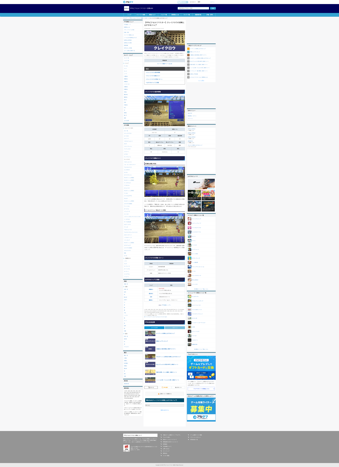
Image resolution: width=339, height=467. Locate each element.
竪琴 (125, 325)
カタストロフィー (128, 234)
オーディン (126, 271)
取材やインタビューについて (170, 439)
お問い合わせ (166, 448)
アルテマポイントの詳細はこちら (201, 388)
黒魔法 (125, 360)
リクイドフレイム (128, 146)
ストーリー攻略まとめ (129, 34)
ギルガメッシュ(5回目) (129, 242)
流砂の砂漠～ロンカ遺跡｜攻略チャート (199, 64)
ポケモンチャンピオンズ (197, 300)
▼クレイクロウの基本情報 (153, 72)
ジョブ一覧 (164, 14)
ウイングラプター (128, 133)
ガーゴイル (126, 208)
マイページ (190, 118)
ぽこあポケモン (195, 296)
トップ (129, 14)
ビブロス (126, 154)
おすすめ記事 (154, 327)
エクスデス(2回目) (128, 247)
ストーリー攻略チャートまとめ (164, 63)
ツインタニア (127, 240)
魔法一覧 (126, 355)
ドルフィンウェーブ (196, 223)
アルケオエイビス (128, 167)
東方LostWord (194, 280)
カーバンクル (127, 268)
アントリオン (127, 206)
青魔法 (125, 365)
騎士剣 (125, 297)
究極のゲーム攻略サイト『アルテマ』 (172, 435)
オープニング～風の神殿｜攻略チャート (199, 70)
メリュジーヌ (127, 211)
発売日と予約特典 (194, 74)
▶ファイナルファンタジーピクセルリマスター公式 (155, 316)
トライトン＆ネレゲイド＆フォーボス (132, 216)
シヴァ (125, 261)
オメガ (125, 255)
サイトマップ (166, 451)
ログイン (212, 2)
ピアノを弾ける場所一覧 (129, 50)
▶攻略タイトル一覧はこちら (201, 289)
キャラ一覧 (187, 14)
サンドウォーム (127, 156)
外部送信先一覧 (194, 439)
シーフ (125, 73)
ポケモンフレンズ (195, 258)
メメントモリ (194, 284)
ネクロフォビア (127, 245)
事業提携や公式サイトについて (170, 441)
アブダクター (127, 185)
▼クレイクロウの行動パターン (154, 79)
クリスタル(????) (128, 195)
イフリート (126, 151)
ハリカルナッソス (128, 237)
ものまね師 (126, 120)
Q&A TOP (190, 113)
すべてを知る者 (127, 221)
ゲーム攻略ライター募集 (196, 435)
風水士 (125, 99)
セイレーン (126, 138)
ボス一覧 (126, 130)
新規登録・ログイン (192, 115)
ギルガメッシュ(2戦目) (129, 180)
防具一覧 (126, 336)
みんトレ (193, 236)
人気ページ (175, 327)
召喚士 (125, 91)
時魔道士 (126, 89)
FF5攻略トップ (127, 24)
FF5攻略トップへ (166, 305)
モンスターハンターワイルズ (198, 322)
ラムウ (125, 263)
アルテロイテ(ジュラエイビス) (130, 232)
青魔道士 (126, 81)
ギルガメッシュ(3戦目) (129, 190)
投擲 (125, 330)
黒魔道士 (151, 289)
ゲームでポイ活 (182, 2)
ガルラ (125, 143)
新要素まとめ (175, 14)
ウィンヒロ (194, 245)
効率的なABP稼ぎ (128, 40)
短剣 (125, 291)
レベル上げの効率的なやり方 (130, 37)
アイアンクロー (127, 148)
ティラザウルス (127, 182)
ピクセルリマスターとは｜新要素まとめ (199, 77)
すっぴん (126, 65)
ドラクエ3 (193, 335)
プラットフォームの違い (129, 29)
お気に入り (179, 387)
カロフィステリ (127, 224)
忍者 (151, 296)
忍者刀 (125, 299)
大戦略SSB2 (194, 344)
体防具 (125, 338)
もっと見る (201, 80)
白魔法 (125, 358)
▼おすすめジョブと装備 (152, 82)
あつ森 (193, 327)
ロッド (125, 320)
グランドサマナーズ (196, 275)
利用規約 (165, 444)
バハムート (126, 276)
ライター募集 (166, 455)
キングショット (195, 249)
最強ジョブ (152, 14)
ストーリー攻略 (140, 14)
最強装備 (126, 45)
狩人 (125, 107)
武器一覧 (126, 289)
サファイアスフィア (196, 219)
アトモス (126, 193)
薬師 (125, 117)
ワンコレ (193, 271)
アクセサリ (126, 346)
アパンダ (126, 227)
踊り (125, 373)
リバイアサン (127, 274)
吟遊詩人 (126, 104)
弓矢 (125, 312)
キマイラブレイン (128, 174)
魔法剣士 (151, 293)
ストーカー (126, 214)
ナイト (125, 68)
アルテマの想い (166, 437)
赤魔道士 (126, 86)
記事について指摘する (166, 393)
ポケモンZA (194, 318)
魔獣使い (151, 300)
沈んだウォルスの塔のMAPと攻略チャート (199, 61)
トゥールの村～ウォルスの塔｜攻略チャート (200, 67)
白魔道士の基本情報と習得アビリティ (198, 54)
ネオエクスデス (127, 250)
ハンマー (126, 315)
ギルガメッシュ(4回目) (129, 201)
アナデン (193, 240)
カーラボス (126, 135)
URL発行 (166, 387)
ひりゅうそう (127, 188)
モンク (125, 71)
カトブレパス (127, 266)
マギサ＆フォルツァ (128, 141)
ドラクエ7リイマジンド (197, 314)
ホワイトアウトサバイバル (197, 266)
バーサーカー (127, 84)
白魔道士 (126, 76)
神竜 (125, 253)
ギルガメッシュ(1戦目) (129, 177)
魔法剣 (125, 368)
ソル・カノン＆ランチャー (130, 164)
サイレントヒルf (195, 331)
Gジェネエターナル (196, 232)
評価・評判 (210, 14)
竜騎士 (125, 112)
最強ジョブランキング (195, 51)
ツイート (152, 387)
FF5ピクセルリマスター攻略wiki (141, 8)
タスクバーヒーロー (196, 305)
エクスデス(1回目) (128, 203)
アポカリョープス (128, 229)
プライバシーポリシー (195, 437)
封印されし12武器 (128, 48)
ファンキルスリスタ (196, 227)
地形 (125, 376)
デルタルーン (194, 340)
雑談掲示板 (198, 14)
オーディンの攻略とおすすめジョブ (198, 48)
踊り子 (125, 115)
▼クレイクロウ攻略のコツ (153, 75)
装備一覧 (126, 284)
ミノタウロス (127, 219)
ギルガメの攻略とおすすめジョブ (195, 145)
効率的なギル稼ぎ (128, 42)
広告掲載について (167, 446)
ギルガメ (126, 198)
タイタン (126, 172)
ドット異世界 (194, 262)
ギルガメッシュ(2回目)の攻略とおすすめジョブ (200, 58)
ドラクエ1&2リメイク (196, 309)
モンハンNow (194, 253)
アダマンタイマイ (128, 162)
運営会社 (165, 453)
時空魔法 (126, 363)
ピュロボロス (127, 169)
